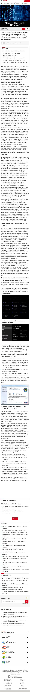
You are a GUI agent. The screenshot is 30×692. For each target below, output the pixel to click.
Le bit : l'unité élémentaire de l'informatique (13, 51)
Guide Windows (24, 3)
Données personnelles (11, 671)
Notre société (17, 670)
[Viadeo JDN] (22, 686)
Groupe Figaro (21, 672)
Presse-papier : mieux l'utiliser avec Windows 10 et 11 (15, 532)
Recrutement (3, 671)
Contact (25, 670)
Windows (13, 3)
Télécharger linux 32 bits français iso (11, 515)
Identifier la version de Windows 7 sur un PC (13, 60)
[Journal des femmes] (8, 680)
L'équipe (12, 670)
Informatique (6, 3)
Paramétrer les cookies (20, 671)
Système (4, 523)
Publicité (22, 670)
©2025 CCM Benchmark (15, 674)
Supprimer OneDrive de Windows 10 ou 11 (12, 587)
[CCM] (5, 1)
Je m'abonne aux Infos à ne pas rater (13, 42)
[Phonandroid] (22, 689)
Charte (7, 672)
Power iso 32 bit (6, 510)
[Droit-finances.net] (22, 683)
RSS (10, 672)
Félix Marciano (4, 28)
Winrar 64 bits (5, 512)
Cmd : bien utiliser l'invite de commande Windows (14, 530)
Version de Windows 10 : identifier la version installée (15, 556)
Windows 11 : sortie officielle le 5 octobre (12, 589)
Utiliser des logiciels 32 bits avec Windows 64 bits (15, 62)
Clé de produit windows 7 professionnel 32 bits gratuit (15, 506)
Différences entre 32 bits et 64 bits (11, 53)
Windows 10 (25, 265)
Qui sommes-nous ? (6, 670)
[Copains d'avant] (8, 686)
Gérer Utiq (27, 671)
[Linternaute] (8, 683)
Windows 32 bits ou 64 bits (9, 55)
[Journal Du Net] (22, 680)
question (27, 0)
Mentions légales (15, 672)
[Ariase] (8, 688)
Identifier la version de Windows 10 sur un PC (14, 58)
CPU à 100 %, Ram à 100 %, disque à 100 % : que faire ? (15, 578)
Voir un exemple (25, 603)
